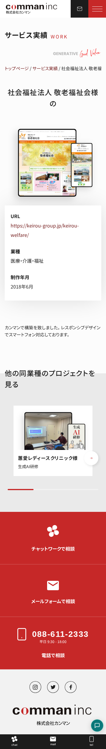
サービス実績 (45, 68)
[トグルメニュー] (97, 9)
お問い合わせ (79, 9)
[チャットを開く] (97, 725)
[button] (91, 458)
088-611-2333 (60, 634)
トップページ (17, 68)
